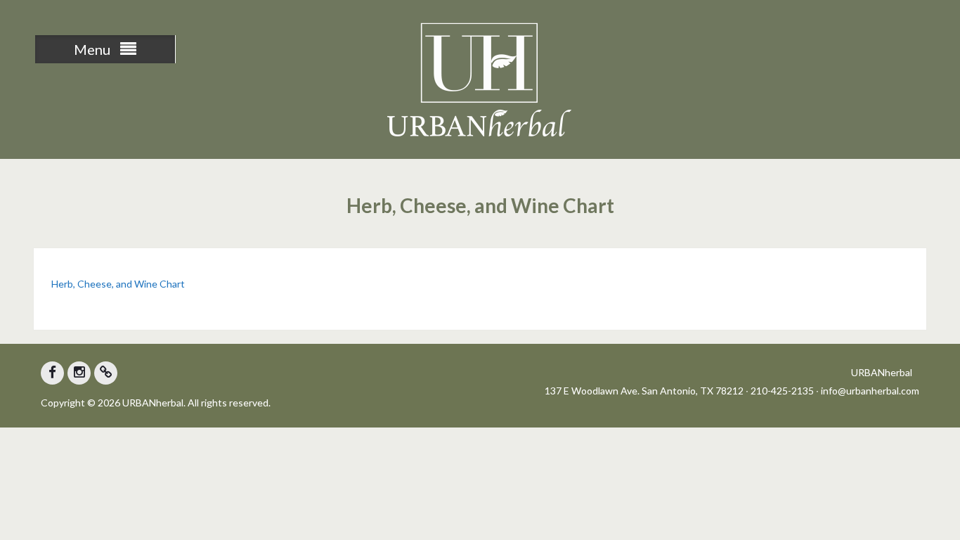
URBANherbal (881, 372)
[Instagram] (79, 373)
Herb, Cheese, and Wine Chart (118, 284)
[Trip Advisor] (105, 373)
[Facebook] (52, 373)
